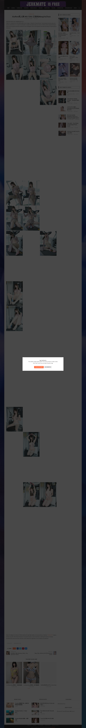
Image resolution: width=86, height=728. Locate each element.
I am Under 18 (48, 367)
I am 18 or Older (39, 367)
